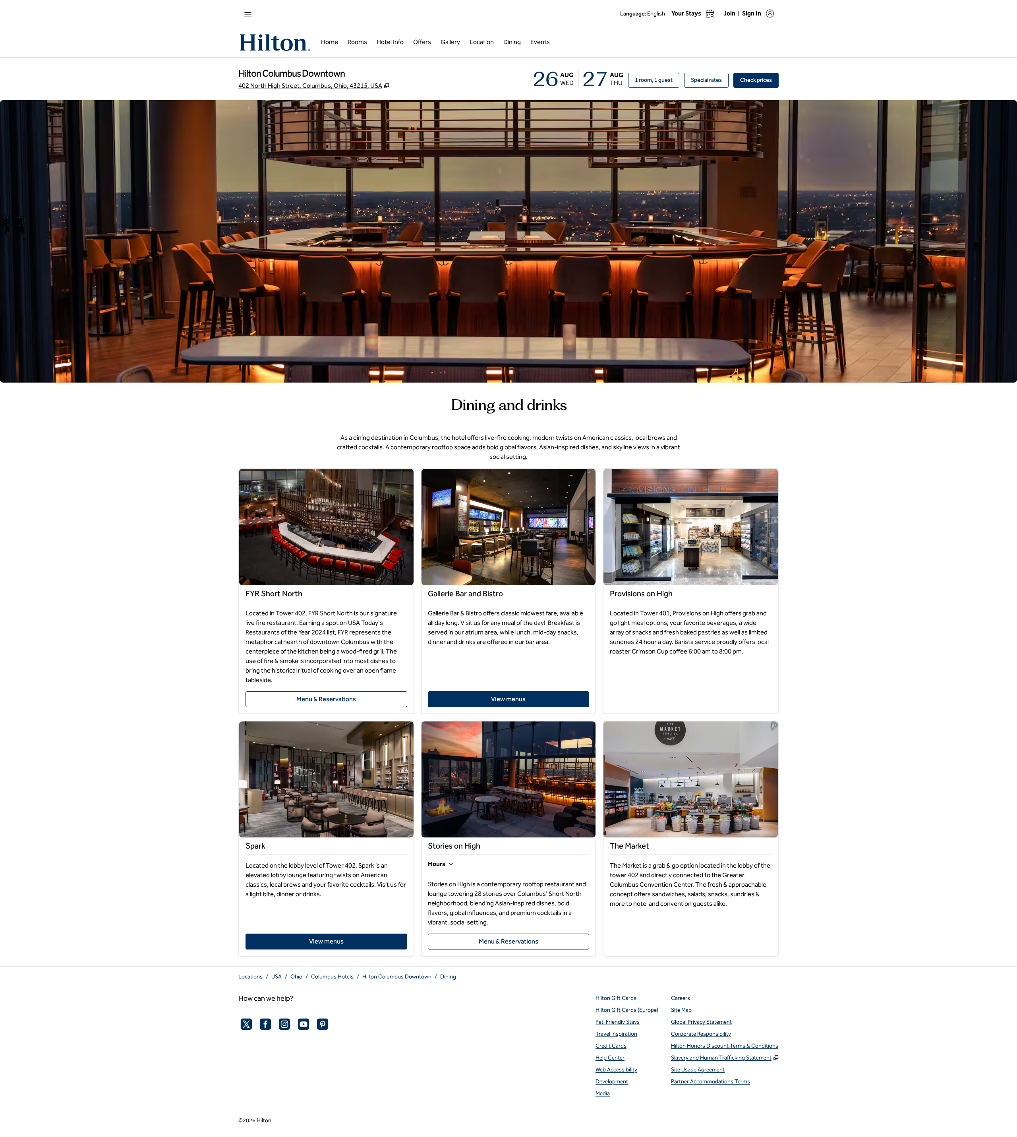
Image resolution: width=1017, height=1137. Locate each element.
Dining (448, 976)
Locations (250, 976)
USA (276, 976)
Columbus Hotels (332, 976)
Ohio (296, 976)
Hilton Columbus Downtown (396, 976)
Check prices (759, 79)
